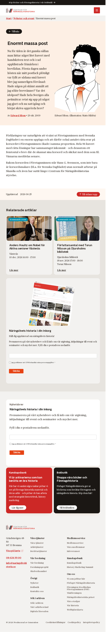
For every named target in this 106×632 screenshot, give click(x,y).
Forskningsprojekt (39, 567)
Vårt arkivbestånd (39, 607)
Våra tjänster (37, 543)
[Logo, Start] (20, 10)
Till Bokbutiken (66, 507)
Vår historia (73, 605)
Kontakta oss (37, 591)
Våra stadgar (73, 601)
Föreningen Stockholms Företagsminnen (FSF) (79, 588)
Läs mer (13, 270)
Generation (33, 622)
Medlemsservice (75, 543)
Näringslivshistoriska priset (81, 597)
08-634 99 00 (13, 557)
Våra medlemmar (76, 547)
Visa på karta (13, 550)
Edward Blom (18, 115)
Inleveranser (73, 551)
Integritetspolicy (91, 622)
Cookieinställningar (55, 622)
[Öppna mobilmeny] (97, 10)
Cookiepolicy (74, 622)
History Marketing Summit (80, 567)
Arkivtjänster (36, 547)
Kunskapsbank (74, 563)
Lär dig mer (17, 507)
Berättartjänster (38, 551)
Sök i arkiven (36, 603)
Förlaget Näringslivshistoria (81, 583)
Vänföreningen (74, 593)
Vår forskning (37, 563)
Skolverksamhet (38, 571)
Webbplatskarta (75, 610)
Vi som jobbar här (76, 579)
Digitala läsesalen (39, 611)
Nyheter (34, 583)
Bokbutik (34, 587)
